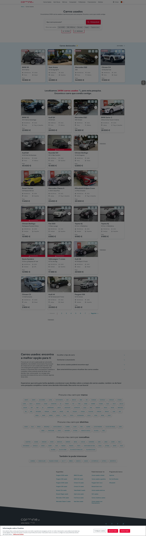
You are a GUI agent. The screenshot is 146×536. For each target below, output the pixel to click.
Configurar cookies (100, 531)
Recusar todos (113, 531)
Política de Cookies (18, 534)
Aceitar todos (125, 531)
